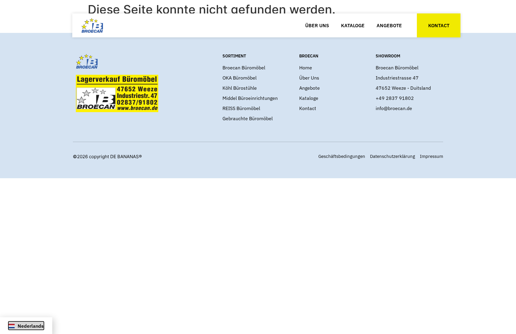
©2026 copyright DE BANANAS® (107, 156)
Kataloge (353, 25)
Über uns (317, 25)
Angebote (389, 25)
